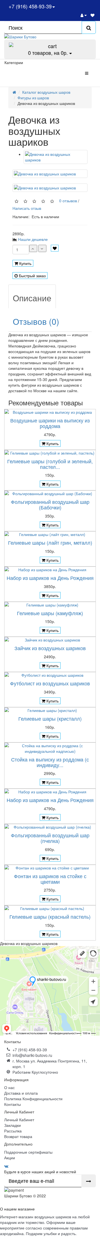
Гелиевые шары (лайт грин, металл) (50, 542)
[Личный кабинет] (84, 15)
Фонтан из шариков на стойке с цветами (50, 878)
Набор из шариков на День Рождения (50, 577)
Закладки (12, 1125)
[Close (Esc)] (94, 6)
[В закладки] (55, 248)
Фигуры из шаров (33, 97)
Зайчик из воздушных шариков (50, 648)
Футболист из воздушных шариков (50, 683)
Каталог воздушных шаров (46, 92)
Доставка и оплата (21, 1093)
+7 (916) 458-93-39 (29, 1049)
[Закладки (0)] (92, 15)
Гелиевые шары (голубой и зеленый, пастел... (50, 463)
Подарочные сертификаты (28, 1152)
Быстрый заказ (32, 275)
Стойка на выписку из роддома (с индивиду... (50, 762)
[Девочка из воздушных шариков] (56, 157)
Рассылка (13, 1131)
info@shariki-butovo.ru (32, 1055)
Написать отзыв (26, 208)
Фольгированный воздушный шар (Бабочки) (50, 504)
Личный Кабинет (19, 1119)
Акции (9, 1157)
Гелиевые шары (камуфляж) (50, 613)
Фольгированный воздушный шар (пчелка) (50, 837)
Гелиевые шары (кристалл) (50, 718)
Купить (24, 263)
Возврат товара (18, 1136)
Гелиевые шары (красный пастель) (50, 916)
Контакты (12, 1104)
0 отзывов (67, 200)
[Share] (82, 6)
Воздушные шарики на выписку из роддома (50, 423)
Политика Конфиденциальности (33, 1098)
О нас (9, 1087)
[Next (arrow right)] (90, 620)
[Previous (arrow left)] (9, 620)
